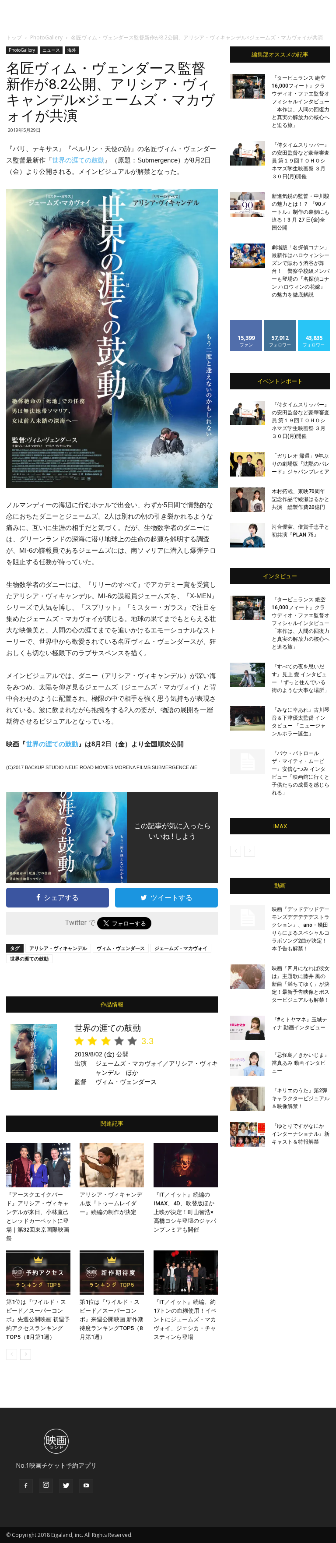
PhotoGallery (46, 37)
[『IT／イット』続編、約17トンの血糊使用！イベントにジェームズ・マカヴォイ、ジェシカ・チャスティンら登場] (186, 1272)
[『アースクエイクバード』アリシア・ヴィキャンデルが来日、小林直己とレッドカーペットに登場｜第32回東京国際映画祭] (38, 1165)
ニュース (51, 50)
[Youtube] (86, 1486)
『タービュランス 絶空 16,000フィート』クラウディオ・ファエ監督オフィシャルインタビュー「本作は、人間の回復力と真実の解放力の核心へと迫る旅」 (300, 101)
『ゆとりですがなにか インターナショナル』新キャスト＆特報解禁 (300, 1134)
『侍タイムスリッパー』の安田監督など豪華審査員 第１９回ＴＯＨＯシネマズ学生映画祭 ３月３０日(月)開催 (300, 161)
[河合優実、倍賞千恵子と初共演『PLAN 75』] (247, 535)
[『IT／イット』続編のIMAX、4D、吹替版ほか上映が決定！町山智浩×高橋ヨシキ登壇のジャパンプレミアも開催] (186, 1165)
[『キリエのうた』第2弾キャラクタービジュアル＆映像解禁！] (247, 1099)
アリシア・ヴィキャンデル (58, 948)
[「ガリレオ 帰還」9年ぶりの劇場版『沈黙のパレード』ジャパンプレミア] (247, 464)
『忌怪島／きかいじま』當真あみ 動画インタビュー (300, 1063)
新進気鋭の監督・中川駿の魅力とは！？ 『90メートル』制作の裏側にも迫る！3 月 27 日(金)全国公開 (300, 212)
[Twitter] (66, 1486)
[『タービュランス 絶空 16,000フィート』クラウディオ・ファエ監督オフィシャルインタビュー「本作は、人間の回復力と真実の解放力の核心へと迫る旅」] (247, 86)
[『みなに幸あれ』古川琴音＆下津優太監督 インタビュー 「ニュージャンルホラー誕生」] (247, 718)
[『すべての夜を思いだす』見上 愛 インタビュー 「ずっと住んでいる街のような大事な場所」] (247, 675)
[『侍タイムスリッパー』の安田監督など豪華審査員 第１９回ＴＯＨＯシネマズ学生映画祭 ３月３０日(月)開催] (247, 153)
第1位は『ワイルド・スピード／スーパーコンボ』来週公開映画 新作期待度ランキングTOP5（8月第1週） (112, 1319)
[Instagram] (46, 1486)
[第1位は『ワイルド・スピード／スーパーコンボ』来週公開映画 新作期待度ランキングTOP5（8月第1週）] (112, 1272)
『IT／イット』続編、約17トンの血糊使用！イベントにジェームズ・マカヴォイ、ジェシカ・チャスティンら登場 (185, 1319)
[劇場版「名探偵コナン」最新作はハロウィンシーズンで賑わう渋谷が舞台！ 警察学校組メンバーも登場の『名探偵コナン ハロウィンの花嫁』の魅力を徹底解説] (247, 256)
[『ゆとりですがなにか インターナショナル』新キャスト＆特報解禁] (247, 1134)
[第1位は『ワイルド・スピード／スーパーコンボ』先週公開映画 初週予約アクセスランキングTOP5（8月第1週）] (38, 1272)
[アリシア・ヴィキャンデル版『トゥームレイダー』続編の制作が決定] (112, 1165)
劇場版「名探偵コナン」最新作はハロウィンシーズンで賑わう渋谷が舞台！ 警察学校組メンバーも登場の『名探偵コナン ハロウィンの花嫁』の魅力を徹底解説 (300, 271)
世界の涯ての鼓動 (78, 160)
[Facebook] (26, 1486)
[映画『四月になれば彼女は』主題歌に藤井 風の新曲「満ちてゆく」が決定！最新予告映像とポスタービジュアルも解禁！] (247, 976)
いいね (246, 323)
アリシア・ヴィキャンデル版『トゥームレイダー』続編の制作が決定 (111, 1203)
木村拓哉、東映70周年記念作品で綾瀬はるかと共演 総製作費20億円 (300, 499)
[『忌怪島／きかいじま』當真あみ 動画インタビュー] (247, 1063)
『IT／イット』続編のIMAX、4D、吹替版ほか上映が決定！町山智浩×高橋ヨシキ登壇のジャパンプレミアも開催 (185, 1212)
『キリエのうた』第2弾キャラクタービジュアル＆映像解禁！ (300, 1098)
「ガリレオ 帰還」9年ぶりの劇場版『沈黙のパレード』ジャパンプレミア (300, 464)
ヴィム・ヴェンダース (121, 948)
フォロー (280, 323)
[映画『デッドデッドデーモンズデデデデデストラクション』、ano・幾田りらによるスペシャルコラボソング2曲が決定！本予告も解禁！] (247, 917)
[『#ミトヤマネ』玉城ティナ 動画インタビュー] (247, 1028)
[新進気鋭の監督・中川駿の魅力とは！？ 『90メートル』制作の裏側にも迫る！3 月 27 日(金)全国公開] (247, 204)
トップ (14, 37)
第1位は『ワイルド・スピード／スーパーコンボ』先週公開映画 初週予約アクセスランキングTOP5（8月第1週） (38, 1319)
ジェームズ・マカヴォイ (180, 948)
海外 (71, 50)
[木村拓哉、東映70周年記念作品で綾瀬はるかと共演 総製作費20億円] (247, 499)
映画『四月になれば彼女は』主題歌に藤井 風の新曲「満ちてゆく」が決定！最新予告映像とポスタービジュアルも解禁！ (300, 984)
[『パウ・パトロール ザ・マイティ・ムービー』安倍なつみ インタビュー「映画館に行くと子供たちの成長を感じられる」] (247, 761)
